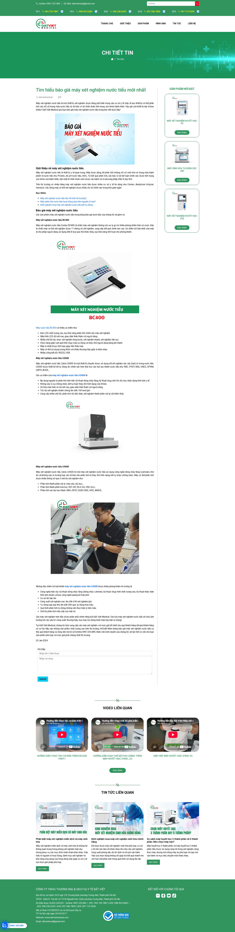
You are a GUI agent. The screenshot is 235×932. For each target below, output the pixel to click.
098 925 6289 (85, 11)
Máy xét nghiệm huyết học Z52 (182, 222)
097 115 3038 (187, 11)
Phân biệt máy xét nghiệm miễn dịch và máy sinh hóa (62, 840)
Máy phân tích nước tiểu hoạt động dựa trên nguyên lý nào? (68, 201)
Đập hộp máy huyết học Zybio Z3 (173, 755)
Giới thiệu (125, 23)
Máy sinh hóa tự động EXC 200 (182, 174)
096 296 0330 (119, 11)
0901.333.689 (17, 925)
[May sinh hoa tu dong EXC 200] (182, 154)
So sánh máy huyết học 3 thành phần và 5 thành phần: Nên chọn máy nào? (172, 840)
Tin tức (177, 23)
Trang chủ (107, 23)
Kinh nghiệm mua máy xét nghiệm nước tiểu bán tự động (66, 205)
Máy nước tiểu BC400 (46, 327)
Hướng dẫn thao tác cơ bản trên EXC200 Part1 (62, 757)
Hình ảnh (161, 23)
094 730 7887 (51, 11)
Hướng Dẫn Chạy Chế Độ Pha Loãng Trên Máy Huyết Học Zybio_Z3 (117, 757)
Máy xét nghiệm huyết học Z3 (182, 126)
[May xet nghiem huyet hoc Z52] (182, 201)
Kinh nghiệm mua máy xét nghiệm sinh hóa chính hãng (117, 840)
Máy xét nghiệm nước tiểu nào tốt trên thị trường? (63, 198)
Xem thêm (117, 770)
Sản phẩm (143, 23)
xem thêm (42, 868)
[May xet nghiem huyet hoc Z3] (182, 106)
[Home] (112, 59)
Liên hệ (192, 23)
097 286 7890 (153, 11)
